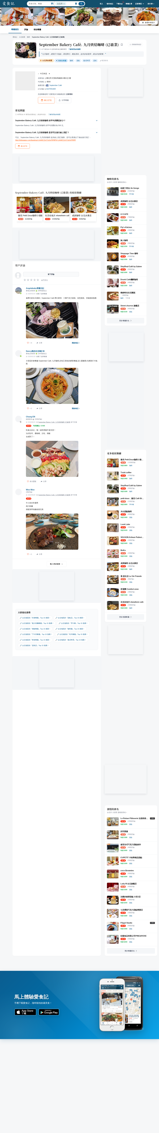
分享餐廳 (65, 100)
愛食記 (15, 37)
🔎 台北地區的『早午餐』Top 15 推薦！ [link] (73, 623)
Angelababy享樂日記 (35, 288)
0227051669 (51, 89)
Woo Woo (30, 490)
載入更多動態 (55, 564)
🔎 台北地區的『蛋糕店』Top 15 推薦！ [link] (34, 645)
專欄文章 (129, 4)
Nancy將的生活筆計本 (35, 351)
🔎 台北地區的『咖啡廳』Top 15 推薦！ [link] (70, 629)
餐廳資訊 (15, 29)
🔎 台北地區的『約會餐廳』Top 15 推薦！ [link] (35, 618)
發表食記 (110, 4)
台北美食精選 (47, 60)
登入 (101, 4)
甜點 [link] (78, 60)
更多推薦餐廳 (124, 617)
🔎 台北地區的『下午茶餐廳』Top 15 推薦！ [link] (36, 634)
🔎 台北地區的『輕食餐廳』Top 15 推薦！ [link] (35, 640)
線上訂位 (48, 100)
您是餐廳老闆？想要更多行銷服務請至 (55, 94)
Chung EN (30, 417)
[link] (131, 194)
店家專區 (138, 4)
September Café (55, 85)
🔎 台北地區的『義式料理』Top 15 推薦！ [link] (70, 640)
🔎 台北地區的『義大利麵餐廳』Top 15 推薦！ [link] (37, 623)
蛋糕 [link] (95, 60)
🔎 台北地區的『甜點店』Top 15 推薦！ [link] (70, 618)
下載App (119, 4)
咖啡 (28, 37)
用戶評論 (20, 265)
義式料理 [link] (86, 60)
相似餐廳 (37, 29)
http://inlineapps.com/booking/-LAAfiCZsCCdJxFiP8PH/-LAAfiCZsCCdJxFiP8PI (45, 140)
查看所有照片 (150, 22)
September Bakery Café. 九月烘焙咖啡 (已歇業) (79, 44)
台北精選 (22, 37)
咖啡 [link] (71, 60)
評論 (26, 29)
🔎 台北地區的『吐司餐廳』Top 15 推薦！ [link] (72, 634)
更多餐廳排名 (124, 321)
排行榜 (150, 4)
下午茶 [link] (127, 298)
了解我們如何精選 (74, 49)
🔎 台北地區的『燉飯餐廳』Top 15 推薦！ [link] (35, 629)
